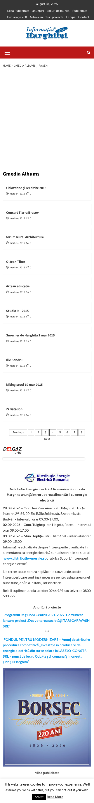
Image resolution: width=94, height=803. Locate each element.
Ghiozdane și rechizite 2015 (26, 188)
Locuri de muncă (58, 10)
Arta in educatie (18, 286)
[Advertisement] (47, 120)
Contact (83, 17)
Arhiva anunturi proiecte (46, 17)
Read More (55, 797)
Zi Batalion (14, 409)
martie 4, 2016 (17, 194)
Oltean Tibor (15, 261)
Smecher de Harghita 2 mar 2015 (30, 335)
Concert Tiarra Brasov (22, 212)
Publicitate (79, 10)
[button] (7, 52)
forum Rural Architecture (25, 237)
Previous (18, 432)
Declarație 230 (17, 17)
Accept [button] (39, 797)
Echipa (70, 17)
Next (47, 439)
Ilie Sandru (14, 360)
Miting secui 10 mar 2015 (24, 384)
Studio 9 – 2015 (17, 310)
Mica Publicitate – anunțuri (25, 10)
